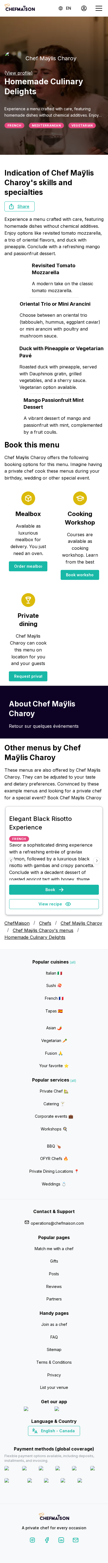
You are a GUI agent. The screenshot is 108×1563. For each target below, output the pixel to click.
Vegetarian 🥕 (54, 1040)
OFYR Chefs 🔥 (54, 1158)
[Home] (19, 8)
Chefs (45, 923)
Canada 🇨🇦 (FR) (49, 1440)
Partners (54, 1299)
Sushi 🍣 (54, 985)
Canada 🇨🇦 (45, 1440)
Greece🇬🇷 (39, 1440)
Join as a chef (54, 1324)
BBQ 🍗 (54, 1146)
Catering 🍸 (54, 1103)
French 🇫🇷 (54, 998)
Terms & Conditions (54, 1362)
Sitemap (54, 1349)
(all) (73, 962)
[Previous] (11, 860)
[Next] (96, 860)
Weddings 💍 (54, 1184)
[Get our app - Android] (69, 1410)
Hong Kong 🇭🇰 (68, 1440)
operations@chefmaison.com (57, 1223)
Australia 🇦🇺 (62, 1440)
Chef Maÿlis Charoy (81, 923)
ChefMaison (17, 923)
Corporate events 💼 (54, 1116)
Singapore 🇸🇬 (72, 1440)
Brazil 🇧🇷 (65, 1440)
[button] (19, 206)
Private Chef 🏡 (54, 1091)
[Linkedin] (61, 1541)
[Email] (75, 1541)
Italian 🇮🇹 (54, 973)
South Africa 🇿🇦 (53, 1440)
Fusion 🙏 (54, 1053)
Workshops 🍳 (54, 1129)
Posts (54, 1273)
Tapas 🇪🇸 (54, 1011)
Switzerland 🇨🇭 (42, 1440)
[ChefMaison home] (54, 1517)
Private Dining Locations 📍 (54, 1171)
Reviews (54, 1286)
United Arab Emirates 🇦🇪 (58, 1440)
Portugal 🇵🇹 (36, 1440)
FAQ (54, 1337)
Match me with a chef (54, 1248)
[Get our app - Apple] (37, 1410)
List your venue (54, 1387)
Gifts (54, 1261)
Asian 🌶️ (54, 1027)
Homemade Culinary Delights (34, 937)
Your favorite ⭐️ (54, 1065)
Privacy (54, 1375)
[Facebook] (46, 1541)
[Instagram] (32, 1541)
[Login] (84, 8)
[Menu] (99, 8)
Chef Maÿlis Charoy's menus (43, 930)
